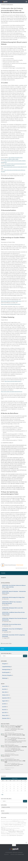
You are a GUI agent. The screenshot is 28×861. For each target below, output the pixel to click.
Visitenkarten (3, 835)
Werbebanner (13, 835)
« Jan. (2, 794)
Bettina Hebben (21, 821)
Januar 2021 (5, 686)
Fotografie (4, 663)
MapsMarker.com (8, 769)
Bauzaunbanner (3, 821)
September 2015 (6, 698)
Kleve (3, 828)
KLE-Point (18, 726)
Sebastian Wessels (15, 832)
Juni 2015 (4, 706)
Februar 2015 (5, 715)
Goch (17, 826)
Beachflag (10, 821)
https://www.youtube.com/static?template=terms (11, 301)
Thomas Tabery (5, 833)
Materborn (18, 828)
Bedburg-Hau (16, 821)
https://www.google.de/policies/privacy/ (12, 381)
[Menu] (26, 1)
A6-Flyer (10, 819)
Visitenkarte (21, 833)
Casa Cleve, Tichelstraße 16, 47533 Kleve (13, 725)
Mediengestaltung (6, 669)
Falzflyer (6, 824)
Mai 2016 (4, 689)
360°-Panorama (4, 819)
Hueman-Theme (21, 854)
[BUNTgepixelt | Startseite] (5, 2)
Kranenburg (8, 828)
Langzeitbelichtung (6, 666)
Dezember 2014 (5, 718)
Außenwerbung (21, 819)
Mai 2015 (4, 709)
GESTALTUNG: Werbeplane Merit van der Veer (12, 607)
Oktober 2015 (5, 695)
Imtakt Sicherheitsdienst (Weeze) (11, 745)
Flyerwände (3, 826)
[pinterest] (26, 573)
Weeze (7, 835)
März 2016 (4, 692)
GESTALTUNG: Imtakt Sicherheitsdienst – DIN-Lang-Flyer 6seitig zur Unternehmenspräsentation (14, 750)
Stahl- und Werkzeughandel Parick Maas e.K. (14, 733)
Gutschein (20, 826)
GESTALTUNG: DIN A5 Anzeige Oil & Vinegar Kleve (13, 597)
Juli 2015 (4, 703)
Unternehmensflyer (14, 833)
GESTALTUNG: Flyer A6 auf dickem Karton (11, 624)
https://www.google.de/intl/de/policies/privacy (11, 304)
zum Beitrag (7, 756)
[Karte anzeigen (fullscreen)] (3, 726)
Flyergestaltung (17, 824)
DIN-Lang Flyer (22, 823)
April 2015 (4, 712)
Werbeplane (20, 835)
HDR (23, 826)
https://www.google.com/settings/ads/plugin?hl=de (11, 391)
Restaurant (6, 832)
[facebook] (24, 573)
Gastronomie (10, 826)
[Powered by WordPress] (9, 854)
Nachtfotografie (5, 672)
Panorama (20, 830)
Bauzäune (7, 821)
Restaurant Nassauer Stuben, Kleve (12, 759)
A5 (8, 819)
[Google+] (22, 573)
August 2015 (5, 700)
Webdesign (4, 678)
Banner (25, 819)
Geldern (15, 826)
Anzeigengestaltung (16, 819)
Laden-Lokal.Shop (13, 828)
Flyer (10, 824)
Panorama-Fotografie (7, 675)
